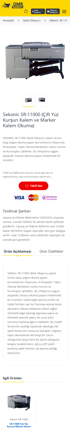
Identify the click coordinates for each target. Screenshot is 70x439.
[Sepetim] (26, 11)
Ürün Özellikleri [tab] (51, 251)
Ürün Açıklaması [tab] (17, 251)
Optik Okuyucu (32, 20)
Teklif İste (36, 186)
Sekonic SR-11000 (19, 419)
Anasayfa (8, 20)
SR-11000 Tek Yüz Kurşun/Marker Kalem (19, 425)
